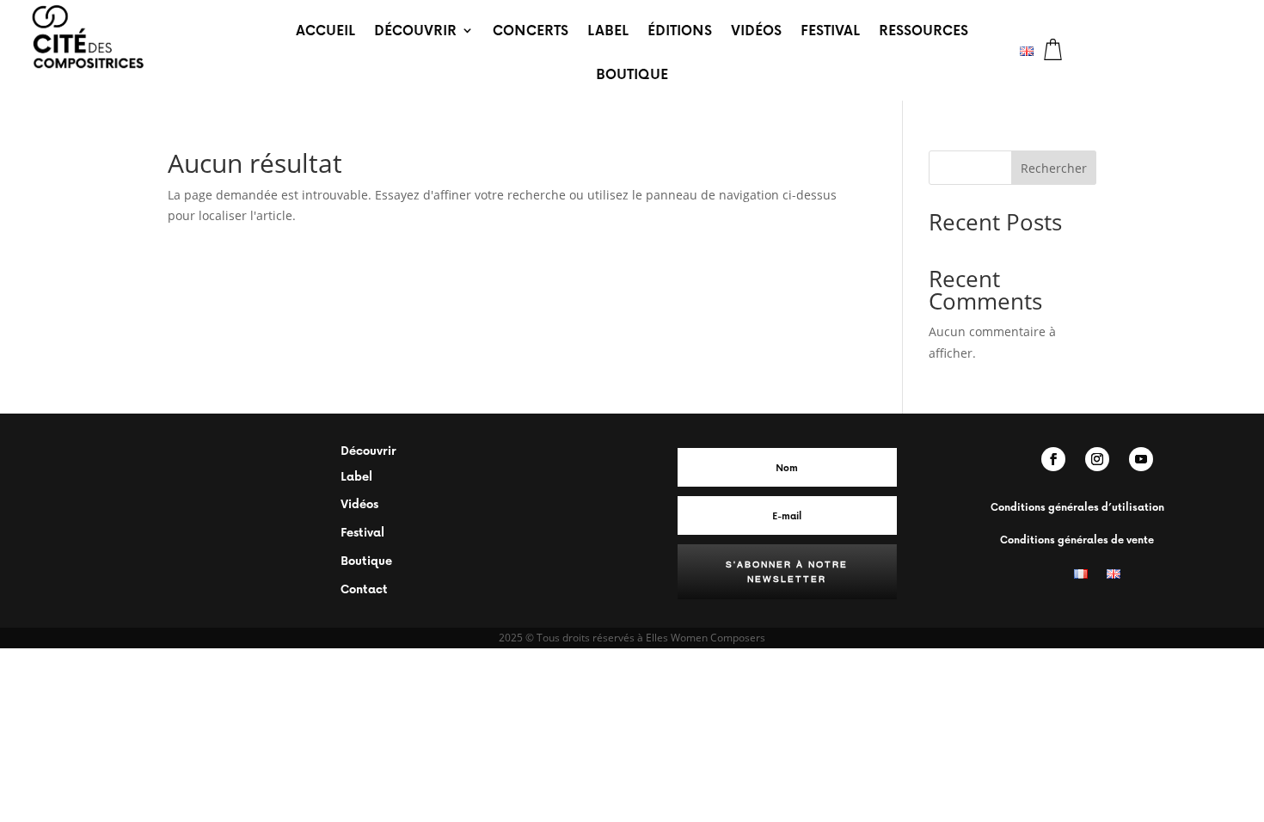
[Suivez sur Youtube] (1141, 459)
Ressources (923, 29)
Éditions (679, 29)
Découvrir (415, 29)
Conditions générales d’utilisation (1077, 507)
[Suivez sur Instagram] (1097, 459)
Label (608, 29)
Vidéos (756, 29)
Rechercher (1054, 168)
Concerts (530, 29)
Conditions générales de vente (1077, 539)
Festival (830, 29)
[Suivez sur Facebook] (1053, 459)
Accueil (325, 29)
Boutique (632, 73)
